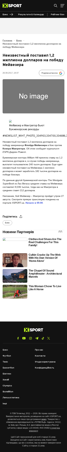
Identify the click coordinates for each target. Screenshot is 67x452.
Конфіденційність (44, 368)
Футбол (7, 356)
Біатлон (7, 373)
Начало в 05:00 (34, 202)
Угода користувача (45, 362)
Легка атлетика (11, 397)
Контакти (40, 356)
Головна (7, 40)
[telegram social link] (36, 338)
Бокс (19, 40)
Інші (5, 403)
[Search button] (55, 5)
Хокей (6, 379)
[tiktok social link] (43, 338)
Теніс (5, 362)
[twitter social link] (48, 338)
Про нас (39, 350)
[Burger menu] (62, 5)
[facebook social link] (18, 338)
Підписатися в (49, 73)
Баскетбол (8, 368)
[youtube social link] (24, 338)
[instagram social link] (30, 338)
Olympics (7, 385)
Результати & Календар (31, 14)
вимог (44, 419)
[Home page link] (13, 6)
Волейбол (8, 391)
